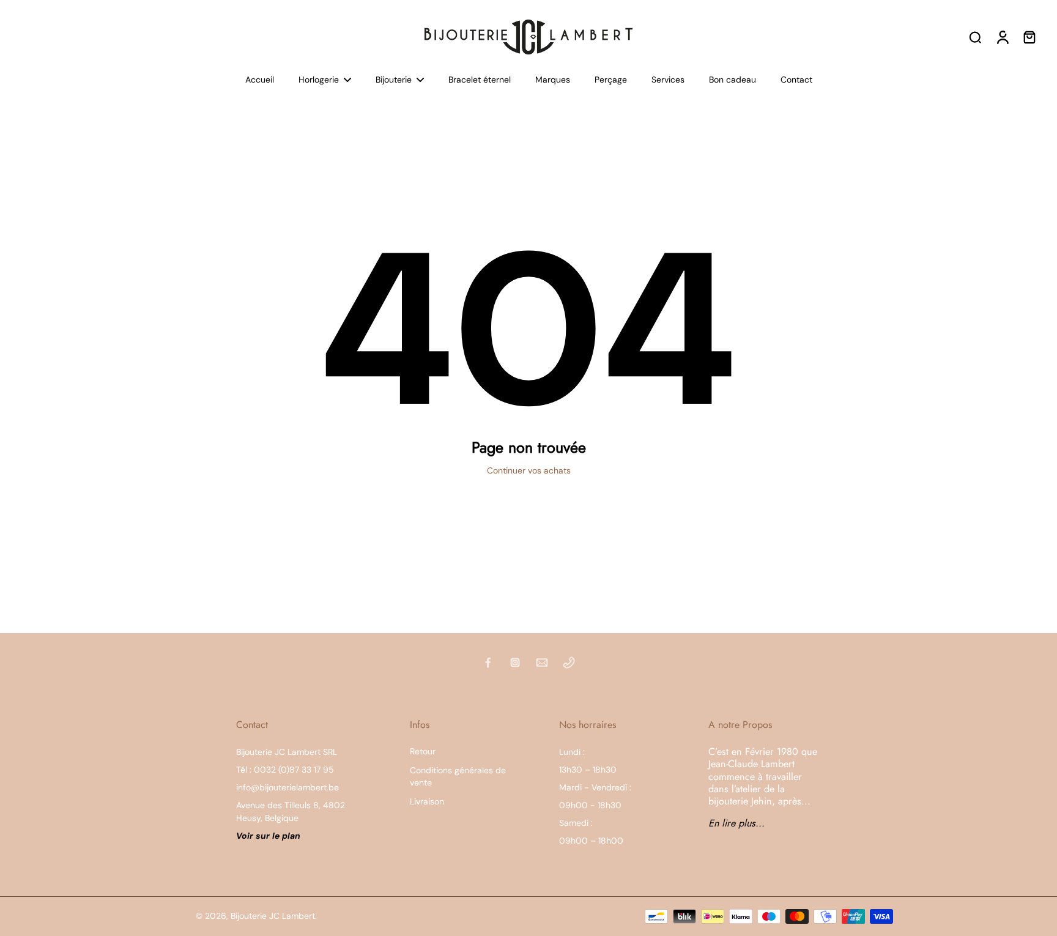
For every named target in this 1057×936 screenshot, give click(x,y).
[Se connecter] (1001, 36)
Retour (423, 751)
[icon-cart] (1028, 36)
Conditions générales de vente (458, 776)
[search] (975, 36)
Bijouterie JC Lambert (273, 915)
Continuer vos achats (529, 470)
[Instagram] (515, 662)
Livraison (427, 801)
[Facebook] (488, 662)
